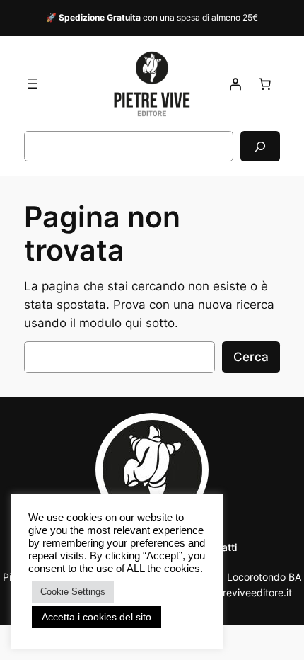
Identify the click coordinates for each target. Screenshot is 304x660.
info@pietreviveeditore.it (235, 592)
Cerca (251, 357)
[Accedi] (235, 83)
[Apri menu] (32, 83)
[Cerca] (260, 146)
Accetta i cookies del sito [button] (96, 616)
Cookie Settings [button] (72, 591)
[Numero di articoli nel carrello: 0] (265, 83)
